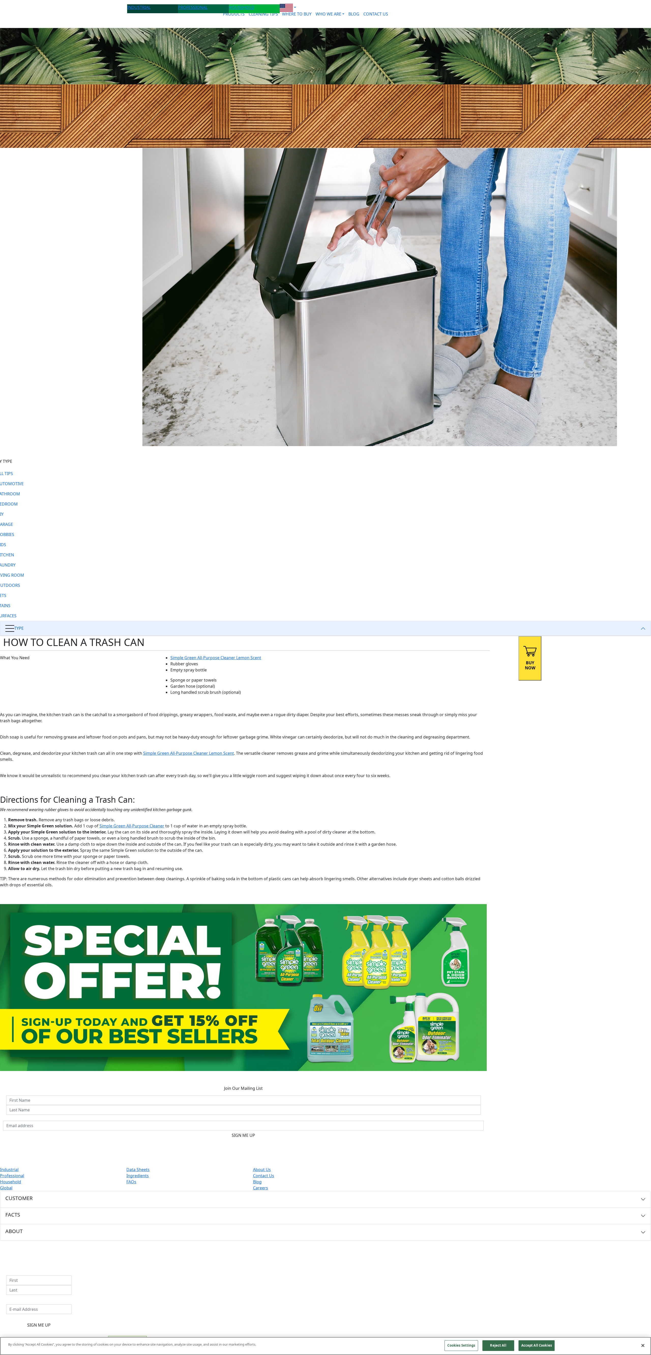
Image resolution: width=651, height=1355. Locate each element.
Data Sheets (138, 1169)
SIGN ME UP (243, 1135)
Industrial (9, 1169)
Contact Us (263, 1175)
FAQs (131, 1182)
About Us (262, 1169)
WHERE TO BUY (297, 14)
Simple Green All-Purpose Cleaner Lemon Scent (215, 657)
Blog (257, 1182)
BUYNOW (530, 665)
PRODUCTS (234, 14)
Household (10, 1182)
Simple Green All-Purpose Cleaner (131, 826)
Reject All (498, 1345)
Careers (260, 1188)
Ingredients (137, 1175)
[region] (325, 1346)
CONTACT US (375, 14)
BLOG (353, 14)
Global (6, 1188)
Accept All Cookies (536, 1345)
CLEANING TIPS (263, 14)
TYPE (19, 628)
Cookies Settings (461, 1345)
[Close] (642, 1345)
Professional (12, 1175)
